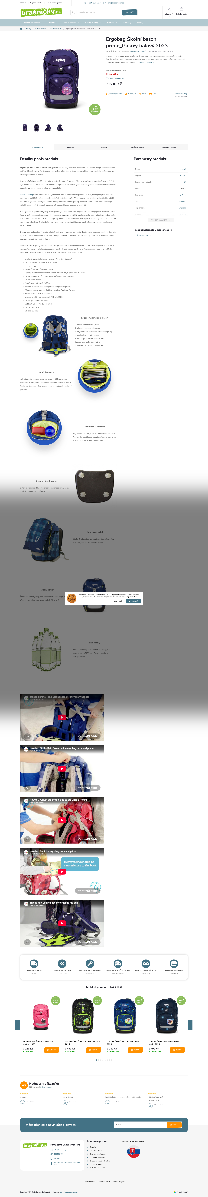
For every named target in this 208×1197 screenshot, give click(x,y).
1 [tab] (96, 1060)
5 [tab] (105, 1060)
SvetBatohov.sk (104, 1181)
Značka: (181, 94)
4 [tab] (103, 1060)
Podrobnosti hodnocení (137, 51)
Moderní (182, 201)
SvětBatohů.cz (90, 1181)
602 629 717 (58, 1158)
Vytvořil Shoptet (182, 1192)
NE (184, 182)
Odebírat (174, 1125)
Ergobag (182, 208)
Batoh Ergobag (26, 194)
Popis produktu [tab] (37, 147)
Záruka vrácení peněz (54, 3)
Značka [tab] (137, 147)
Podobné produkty (169, 147)
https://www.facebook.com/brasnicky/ (67, 1163)
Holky (178, 195)
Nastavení (118, 601)
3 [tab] (100, 1060)
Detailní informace (145, 62)
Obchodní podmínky (97, 1157)
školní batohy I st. (144, 235)
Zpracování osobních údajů (100, 1161)
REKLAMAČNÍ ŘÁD (97, 1168)
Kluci (184, 195)
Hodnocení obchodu (97, 1164)
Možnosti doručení (117, 78)
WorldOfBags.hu (119, 1181)
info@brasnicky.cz (61, 1150)
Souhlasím (134, 601)
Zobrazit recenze (46, 1087)
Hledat (129, 12)
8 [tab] (111, 1060)
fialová (183, 169)
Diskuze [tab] (104, 147)
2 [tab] (98, 1060)
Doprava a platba (36, 3)
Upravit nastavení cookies (69, 1192)
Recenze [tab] (70, 147)
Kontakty (23, 3)
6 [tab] (107, 1060)
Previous (17, 1025)
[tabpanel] (41, 1025)
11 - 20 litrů (181, 175)
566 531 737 (58, 1154)
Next (190, 1025)
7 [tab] (109, 1060)
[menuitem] (33, 22)
